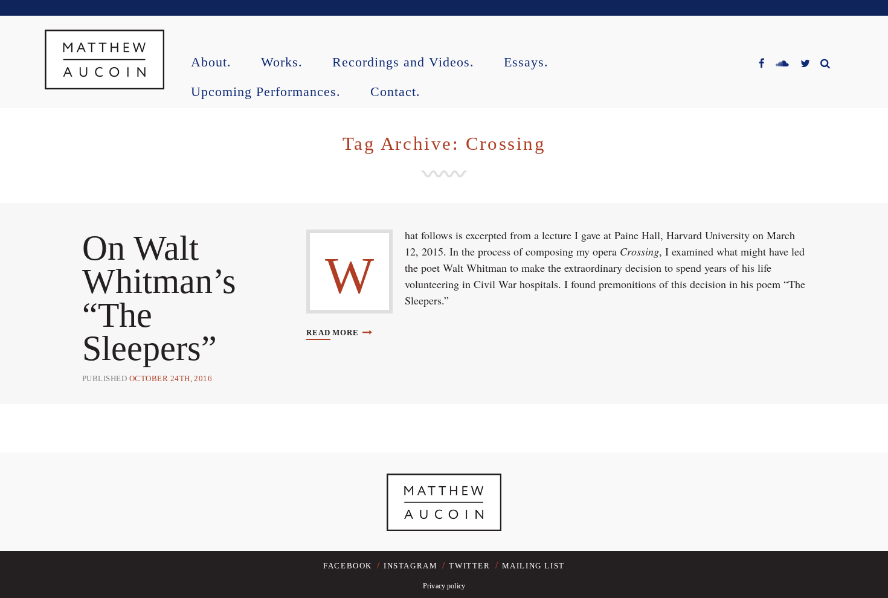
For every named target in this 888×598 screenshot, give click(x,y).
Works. (282, 62)
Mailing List (533, 565)
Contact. (395, 92)
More (333, 332)
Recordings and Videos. (403, 62)
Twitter (469, 565)
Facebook (347, 565)
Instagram (410, 565)
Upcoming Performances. (266, 92)
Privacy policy (444, 586)
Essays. (526, 62)
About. (211, 62)
